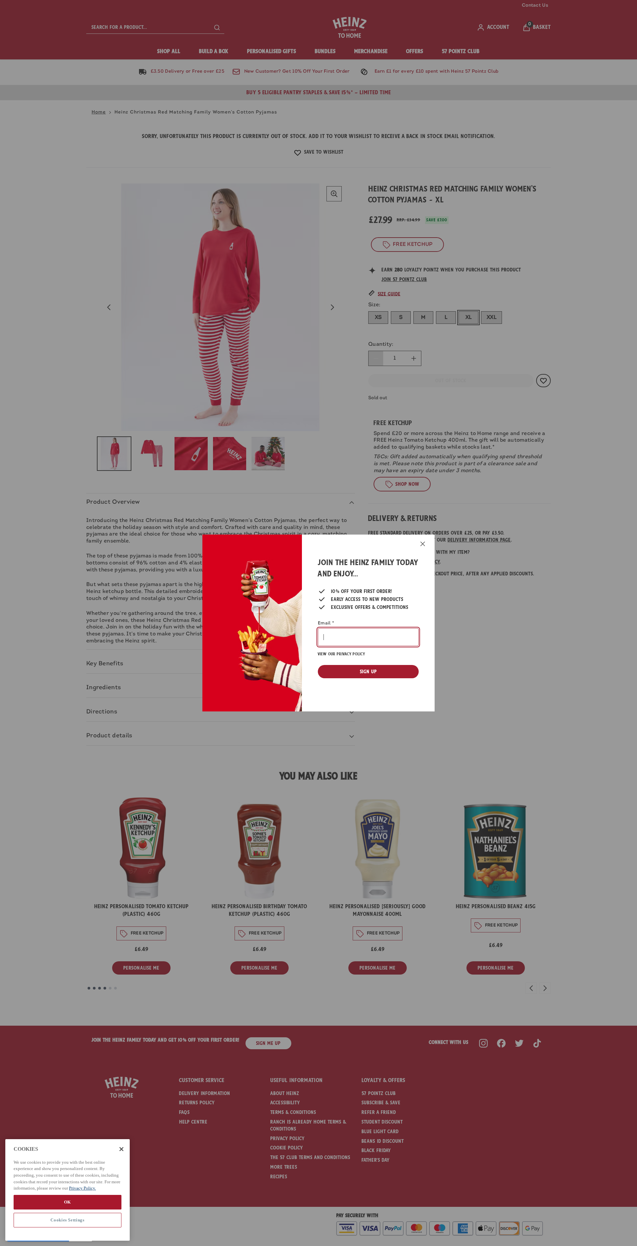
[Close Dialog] (423, 544)
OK (67, 1202)
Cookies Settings (67, 1219)
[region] (67, 1190)
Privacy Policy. (82, 1188)
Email (326, 623)
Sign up (368, 672)
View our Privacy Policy (341, 654)
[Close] (121, 1149)
